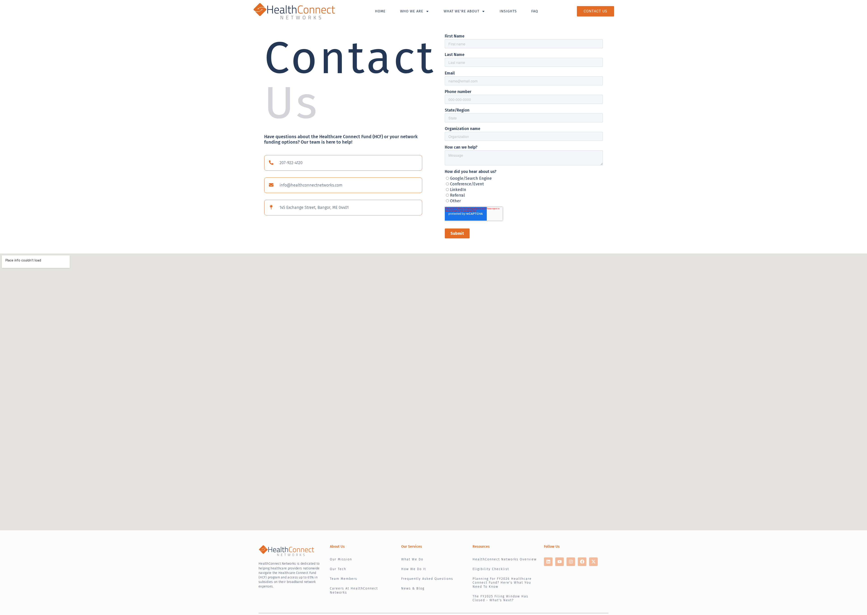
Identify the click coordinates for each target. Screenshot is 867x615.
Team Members (343, 579)
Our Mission (341, 559)
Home (380, 11)
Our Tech (338, 569)
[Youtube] (559, 561)
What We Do (412, 559)
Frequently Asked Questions (427, 579)
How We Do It (413, 569)
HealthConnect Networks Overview (505, 559)
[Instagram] (570, 561)
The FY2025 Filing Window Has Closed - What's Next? (500, 598)
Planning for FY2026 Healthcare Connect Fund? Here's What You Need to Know (502, 583)
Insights (508, 11)
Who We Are (411, 11)
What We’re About (461, 11)
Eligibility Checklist (491, 569)
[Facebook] (582, 561)
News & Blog (412, 588)
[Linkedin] (548, 561)
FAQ (534, 11)
